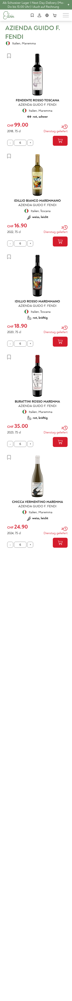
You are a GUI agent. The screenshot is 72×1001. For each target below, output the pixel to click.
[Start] (8, 15)
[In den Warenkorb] (60, 141)
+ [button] (68, 4)
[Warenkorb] (54, 15)
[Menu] (66, 15)
